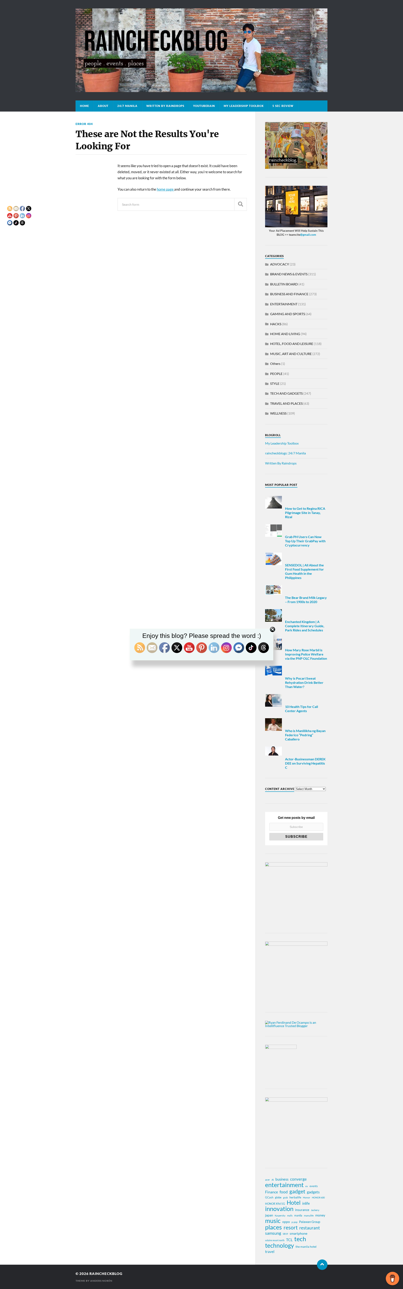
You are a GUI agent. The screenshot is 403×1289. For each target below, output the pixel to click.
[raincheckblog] (201, 50)
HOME (84, 106)
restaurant (309, 1227)
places (273, 1227)
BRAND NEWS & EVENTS (288, 274)
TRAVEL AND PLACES (286, 403)
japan (269, 1215)
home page (165, 189)
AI (273, 1179)
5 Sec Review (282, 106)
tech (300, 1238)
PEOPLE (276, 374)
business (281, 1179)
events (314, 1186)
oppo (286, 1222)
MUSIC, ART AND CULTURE (291, 354)
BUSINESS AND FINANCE (289, 294)
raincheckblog (105, 1273)
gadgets (313, 1192)
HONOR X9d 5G (275, 1203)
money (320, 1215)
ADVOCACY (279, 264)
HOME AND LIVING (285, 334)
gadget (297, 1191)
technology (279, 1245)
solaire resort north (274, 1240)
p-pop (294, 1222)
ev (306, 1186)
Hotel (294, 1202)
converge (298, 1179)
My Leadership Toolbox (244, 106)
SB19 (285, 1233)
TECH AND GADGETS (286, 393)
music (273, 1220)
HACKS (275, 324)
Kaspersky (280, 1215)
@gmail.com (308, 234)
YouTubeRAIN (204, 106)
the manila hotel (306, 1246)
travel (269, 1251)
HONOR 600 (318, 1197)
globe (278, 1197)
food (284, 1192)
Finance (271, 1192)
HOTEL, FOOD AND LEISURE (291, 344)
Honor (306, 1197)
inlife (306, 1203)
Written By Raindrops (165, 106)
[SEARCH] (240, 204)
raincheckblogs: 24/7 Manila (285, 453)
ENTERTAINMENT (283, 304)
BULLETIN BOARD (284, 284)
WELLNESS (278, 413)
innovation (279, 1208)
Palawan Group (309, 1222)
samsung (273, 1233)
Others (275, 363)
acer (267, 1179)
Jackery (315, 1210)
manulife (309, 1215)
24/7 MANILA (127, 106)
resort (291, 1227)
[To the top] (322, 1264)
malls (290, 1215)
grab (285, 1197)
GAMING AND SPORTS (287, 314)
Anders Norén (101, 1280)
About (103, 106)
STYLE (274, 383)
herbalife (295, 1197)
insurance (302, 1210)
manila (298, 1215)
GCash (269, 1197)
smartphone (298, 1233)
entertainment (284, 1184)
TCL (289, 1239)
